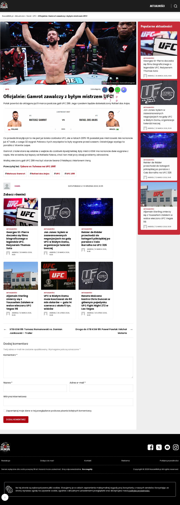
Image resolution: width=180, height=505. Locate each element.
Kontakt (87, 460)
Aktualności (157, 6)
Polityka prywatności (169, 460)
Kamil (17, 186)
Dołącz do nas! (47, 460)
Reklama (126, 460)
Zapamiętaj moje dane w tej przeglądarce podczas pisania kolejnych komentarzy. (49, 410)
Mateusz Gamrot (16, 173)
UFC (34, 16)
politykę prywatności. (139, 490)
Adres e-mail (78, 382)
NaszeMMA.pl (7, 16)
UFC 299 (70, 173)
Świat (29, 16)
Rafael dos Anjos (40, 173)
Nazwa (7, 382)
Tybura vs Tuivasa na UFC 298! (38, 166)
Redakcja (5, 460)
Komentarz (10, 355)
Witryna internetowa (14, 396)
